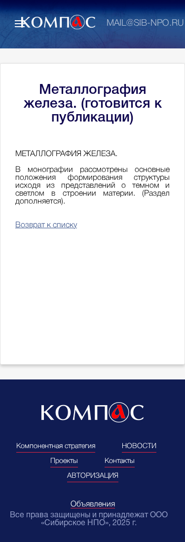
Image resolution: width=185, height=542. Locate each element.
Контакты (120, 461)
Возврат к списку (46, 225)
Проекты (64, 461)
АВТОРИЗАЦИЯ (92, 476)
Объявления (93, 504)
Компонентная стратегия (55, 446)
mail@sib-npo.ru (145, 23)
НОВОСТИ (139, 446)
